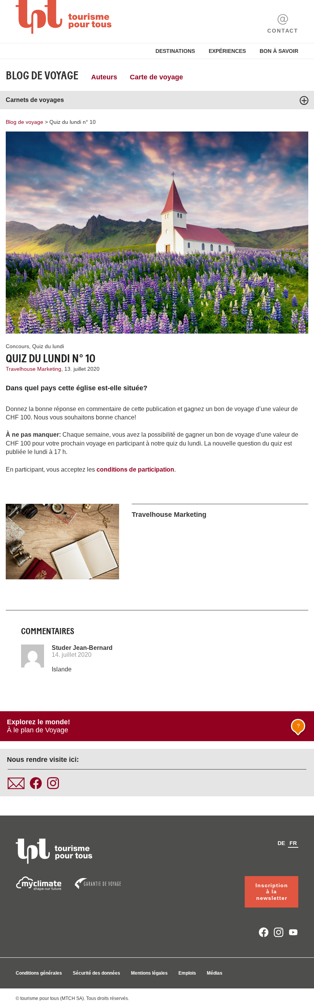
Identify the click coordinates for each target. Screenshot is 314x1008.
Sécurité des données (96, 973)
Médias (214, 973)
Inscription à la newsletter (271, 891)
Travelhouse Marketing (169, 514)
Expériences (227, 51)
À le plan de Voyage (153, 726)
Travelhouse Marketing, (35, 369)
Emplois (187, 973)
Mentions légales (149, 973)
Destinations (175, 51)
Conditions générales (39, 973)
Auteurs (104, 77)
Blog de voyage (42, 75)
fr (293, 843)
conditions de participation (135, 469)
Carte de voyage (156, 77)
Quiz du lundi (48, 346)
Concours (17, 346)
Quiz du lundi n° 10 (72, 122)
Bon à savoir (279, 51)
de (281, 843)
